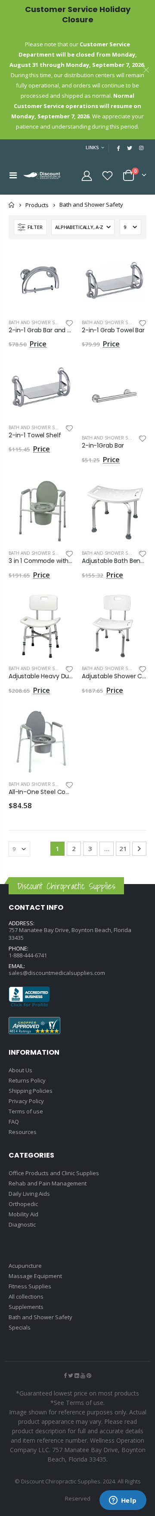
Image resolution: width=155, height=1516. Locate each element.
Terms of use (26, 1111)
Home (12, 205)
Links (92, 147)
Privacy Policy (26, 1101)
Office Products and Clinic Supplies (54, 1173)
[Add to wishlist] (69, 322)
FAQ (14, 1121)
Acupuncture (25, 1265)
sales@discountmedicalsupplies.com (57, 973)
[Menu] (13, 175)
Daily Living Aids (29, 1193)
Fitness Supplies (30, 1286)
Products (37, 205)
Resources (23, 1132)
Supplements (26, 1307)
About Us (20, 1070)
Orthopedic (23, 1204)
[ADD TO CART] (59, 262)
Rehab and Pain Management (48, 1183)
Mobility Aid (23, 1214)
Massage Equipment (35, 1276)
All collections (26, 1296)
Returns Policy (27, 1080)
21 (123, 848)
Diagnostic (22, 1224)
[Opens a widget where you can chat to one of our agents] (122, 1501)
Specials (20, 1327)
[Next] (139, 849)
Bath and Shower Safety (37, 322)
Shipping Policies (31, 1091)
